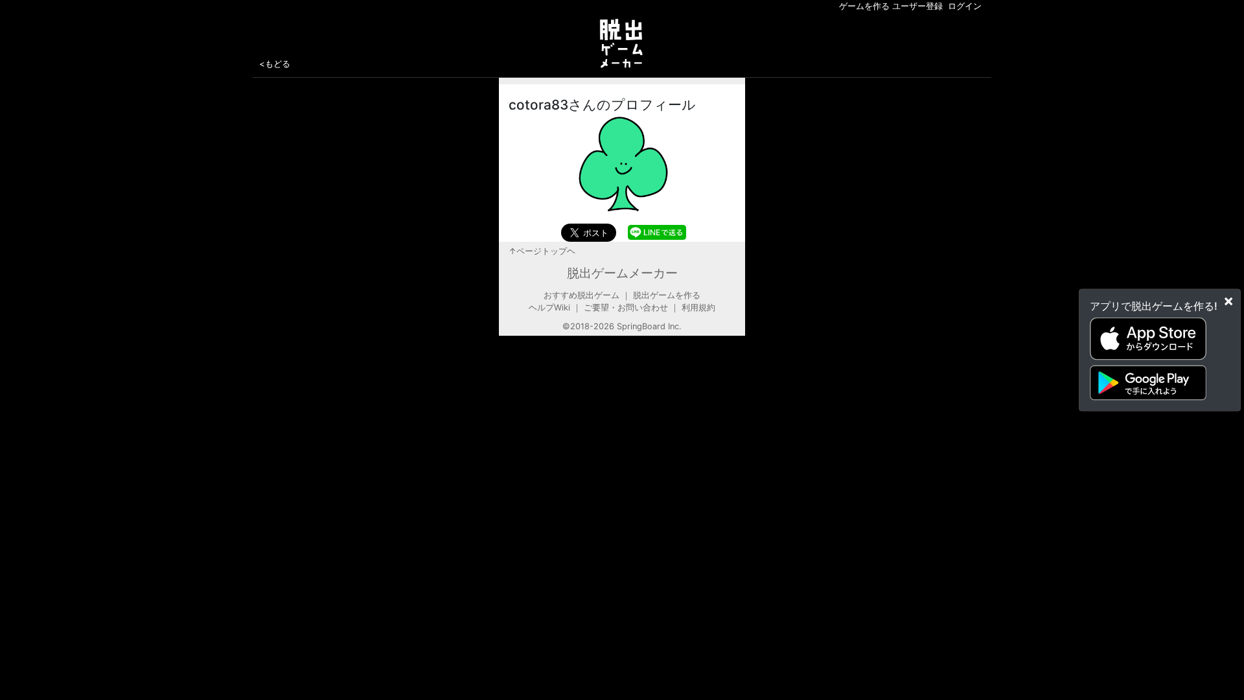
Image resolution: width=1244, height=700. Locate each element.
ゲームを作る (864, 6)
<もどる (274, 63)
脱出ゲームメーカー (622, 273)
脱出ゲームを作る (666, 295)
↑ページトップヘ (542, 251)
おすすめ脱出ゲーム (581, 295)
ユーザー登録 (917, 6)
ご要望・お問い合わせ (626, 307)
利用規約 (698, 307)
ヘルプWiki (549, 307)
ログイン (965, 6)
